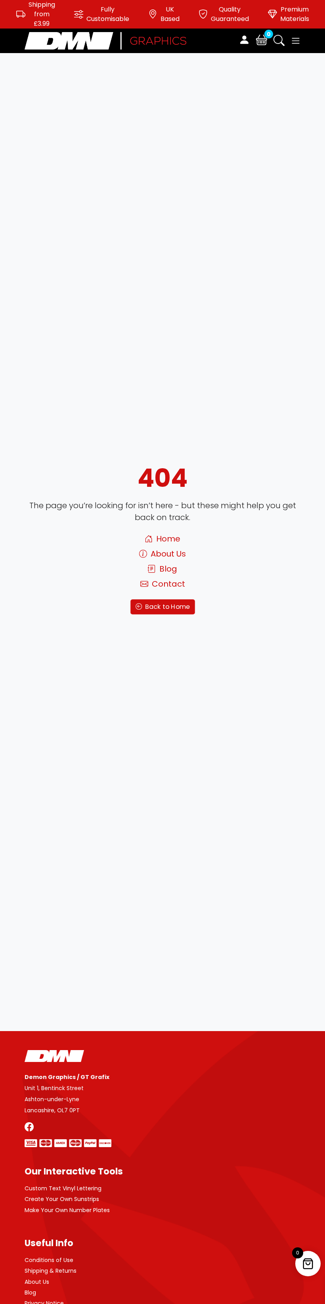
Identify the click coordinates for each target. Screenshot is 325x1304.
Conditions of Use (49, 1260)
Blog (167, 568)
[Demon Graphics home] (105, 40)
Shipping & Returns (50, 1271)
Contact (167, 583)
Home (167, 538)
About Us (167, 553)
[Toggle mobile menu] (295, 41)
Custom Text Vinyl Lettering (63, 1188)
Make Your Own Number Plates (67, 1210)
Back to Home (166, 606)
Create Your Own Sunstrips (62, 1199)
